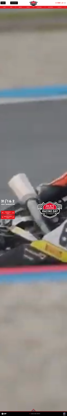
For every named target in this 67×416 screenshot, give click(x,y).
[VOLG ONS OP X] (60, 3)
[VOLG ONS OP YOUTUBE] (59, 3)
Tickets (28, 7)
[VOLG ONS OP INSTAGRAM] (56, 3)
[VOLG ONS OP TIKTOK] (62, 3)
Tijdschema (39, 7)
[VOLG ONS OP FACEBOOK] (57, 3)
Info (11, 7)
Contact (60, 7)
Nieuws (20, 7)
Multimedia (50, 7)
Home (4, 7)
